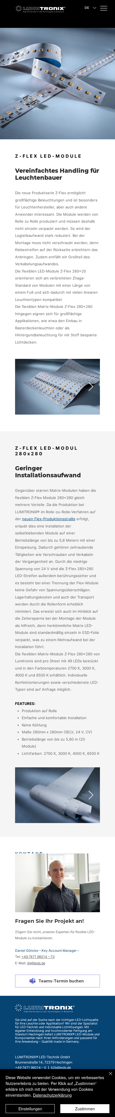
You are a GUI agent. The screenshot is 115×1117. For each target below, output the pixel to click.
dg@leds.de (36, 963)
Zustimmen (85, 1108)
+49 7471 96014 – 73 (38, 957)
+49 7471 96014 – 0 (30, 1067)
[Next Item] (91, 386)
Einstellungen (30, 1108)
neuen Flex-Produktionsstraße (48, 519)
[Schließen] (107, 1077)
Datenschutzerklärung (52, 1095)
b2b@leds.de (61, 1067)
